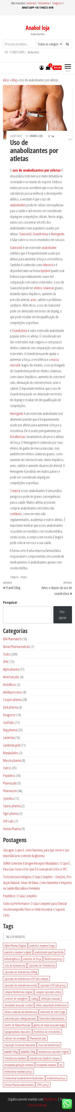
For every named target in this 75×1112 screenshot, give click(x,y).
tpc (61, 1065)
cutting (34, 998)
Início (6, 80)
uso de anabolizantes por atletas (37, 170)
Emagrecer (57, 3)
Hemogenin (57, 233)
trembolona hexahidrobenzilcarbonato (24, 1078)
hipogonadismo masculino (17, 1032)
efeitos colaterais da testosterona (20, 1012)
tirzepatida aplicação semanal (18, 1065)
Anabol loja (37, 28)
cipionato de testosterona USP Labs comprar (26, 979)
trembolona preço (56, 1078)
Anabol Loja (36, 136)
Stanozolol (25, 233)
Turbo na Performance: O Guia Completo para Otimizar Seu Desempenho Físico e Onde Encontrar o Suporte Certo (35, 909)
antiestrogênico (12, 959)
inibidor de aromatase (15, 1038)
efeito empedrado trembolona (51, 1005)
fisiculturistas (17, 436)
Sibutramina (44, 3)
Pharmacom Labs (38, 1038)
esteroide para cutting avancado (20, 1018)
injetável (45, 270)
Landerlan (31, 3)
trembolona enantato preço (18, 1071)
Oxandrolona (40, 233)
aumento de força (32, 959)
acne (33, 299)
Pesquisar (10, 602)
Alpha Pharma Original (15, 945)
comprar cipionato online (48, 992)
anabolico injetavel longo (42, 945)
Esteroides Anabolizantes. (52, 1018)
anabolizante (49, 247)
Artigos (23, 577)
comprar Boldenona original (18, 992)
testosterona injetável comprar (45, 1058)
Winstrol (48, 264)
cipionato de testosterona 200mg (20, 972)
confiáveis (16, 513)
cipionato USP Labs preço (53, 985)
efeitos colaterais (44, 287)
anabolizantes (18, 205)
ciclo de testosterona (14, 965)
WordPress (50, 1099)
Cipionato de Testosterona (42, 965)
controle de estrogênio (16, 998)
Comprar (15, 490)
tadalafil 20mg (11, 1052)
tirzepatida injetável (46, 1065)
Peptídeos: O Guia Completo (20, 895)
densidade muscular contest (18, 1005)
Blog (14, 80)
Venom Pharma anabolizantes (19, 1085)
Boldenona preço (54, 959)
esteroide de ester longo (52, 1012)
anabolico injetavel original (17, 952)
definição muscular (50, 998)
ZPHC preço (43, 1085)
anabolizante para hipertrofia (49, 952)
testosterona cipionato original (54, 1052)
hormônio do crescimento (47, 1032)
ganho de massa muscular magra (49, 1025)
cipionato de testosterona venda (20, 985)
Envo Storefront (37, 1105)
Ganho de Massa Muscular (17, 1025)
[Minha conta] (41, 67)
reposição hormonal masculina (19, 1045)
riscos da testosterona (49, 1045)
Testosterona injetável (15, 1058)
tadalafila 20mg (28, 1052)
